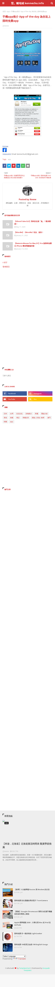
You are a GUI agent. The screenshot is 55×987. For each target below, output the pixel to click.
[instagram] (40, 393)
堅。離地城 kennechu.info (27, 3)
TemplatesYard (24, 968)
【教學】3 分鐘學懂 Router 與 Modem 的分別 (32, 889)
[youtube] (15, 399)
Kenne (6, 26)
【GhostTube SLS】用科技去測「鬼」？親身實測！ (32, 222)
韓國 (5, 422)
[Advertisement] (27, 299)
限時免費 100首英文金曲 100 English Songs (31, 944)
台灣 (11, 414)
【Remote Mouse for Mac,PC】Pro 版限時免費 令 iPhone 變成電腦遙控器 (33, 244)
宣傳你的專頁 (7, 154)
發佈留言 (6, 266)
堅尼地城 (5, 146)
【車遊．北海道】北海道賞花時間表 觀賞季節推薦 (27, 845)
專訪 (17, 418)
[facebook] (15, 393)
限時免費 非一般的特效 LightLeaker (28, 933)
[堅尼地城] (5, 151)
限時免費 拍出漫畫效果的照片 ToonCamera (31, 900)
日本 (5, 414)
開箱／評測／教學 (38, 418)
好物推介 (29, 414)
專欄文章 (26, 418)
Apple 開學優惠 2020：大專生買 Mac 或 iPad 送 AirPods (32, 923)
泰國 (11, 418)
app (8, 11)
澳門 (49, 418)
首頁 (4, 11)
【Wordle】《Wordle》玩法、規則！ (28, 232)
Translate (22, 958)
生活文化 (19, 414)
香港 (5, 418)
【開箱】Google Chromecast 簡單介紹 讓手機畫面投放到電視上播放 (33, 912)
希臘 (36, 414)
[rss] (40, 399)
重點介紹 (44, 414)
